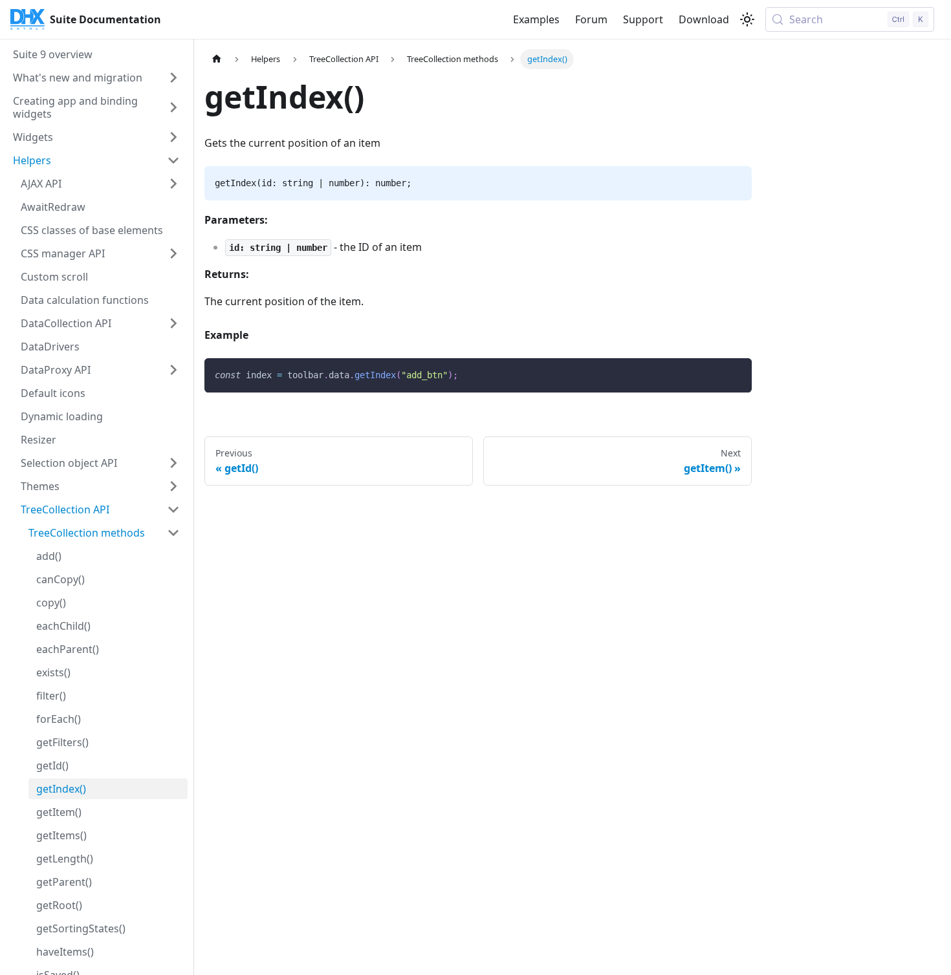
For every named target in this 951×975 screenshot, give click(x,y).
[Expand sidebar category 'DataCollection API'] (173, 323)
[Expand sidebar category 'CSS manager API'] (173, 253)
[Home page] (216, 59)
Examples (536, 19)
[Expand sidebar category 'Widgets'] (173, 137)
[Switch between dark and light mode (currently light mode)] (747, 19)
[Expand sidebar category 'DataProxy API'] (173, 369)
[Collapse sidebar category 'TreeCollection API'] (173, 509)
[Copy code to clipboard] (736, 374)
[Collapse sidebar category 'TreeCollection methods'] (173, 532)
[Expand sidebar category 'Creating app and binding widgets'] (173, 107)
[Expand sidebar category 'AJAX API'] (173, 183)
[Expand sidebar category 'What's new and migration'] (173, 77)
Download (704, 19)
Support (643, 19)
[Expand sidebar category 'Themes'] (173, 486)
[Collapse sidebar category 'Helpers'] (173, 160)
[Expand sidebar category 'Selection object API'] (173, 463)
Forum (591, 19)
